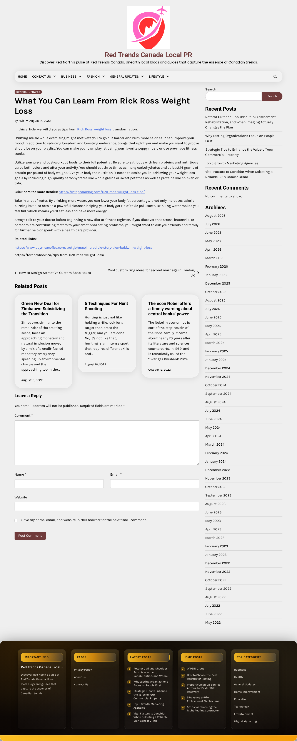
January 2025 (216, 360)
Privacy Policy (83, 669)
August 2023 (215, 504)
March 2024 (214, 444)
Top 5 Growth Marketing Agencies (231, 163)
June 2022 (213, 614)
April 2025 (213, 334)
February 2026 (216, 266)
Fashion (93, 76)
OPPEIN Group (196, 668)
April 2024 (213, 436)
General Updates (124, 76)
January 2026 (216, 275)
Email (116, 474)
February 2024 (216, 453)
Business (69, 76)
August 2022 (215, 597)
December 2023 (217, 470)
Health (238, 677)
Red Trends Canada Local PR (148, 55)
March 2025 (214, 343)
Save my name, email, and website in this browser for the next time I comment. (84, 520)
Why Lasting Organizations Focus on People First (150, 683)
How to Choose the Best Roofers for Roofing (202, 676)
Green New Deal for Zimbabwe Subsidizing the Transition (43, 308)
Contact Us (41, 76)
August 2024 (215, 402)
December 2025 (217, 283)
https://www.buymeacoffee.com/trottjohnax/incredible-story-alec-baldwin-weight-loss (83, 247)
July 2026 (212, 224)
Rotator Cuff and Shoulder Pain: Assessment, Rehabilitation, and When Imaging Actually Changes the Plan (240, 122)
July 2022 (212, 605)
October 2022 (215, 580)
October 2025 (215, 292)
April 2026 (213, 249)
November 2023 (217, 478)
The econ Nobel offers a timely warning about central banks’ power (170, 308)
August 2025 (215, 300)
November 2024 (217, 377)
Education (240, 699)
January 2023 (216, 555)
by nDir (19, 121)
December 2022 (217, 563)
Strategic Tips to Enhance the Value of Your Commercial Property (150, 694)
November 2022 (217, 571)
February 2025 (216, 351)
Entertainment (243, 714)
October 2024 (215, 385)
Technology (241, 706)
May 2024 (213, 427)
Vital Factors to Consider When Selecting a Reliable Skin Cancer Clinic (150, 717)
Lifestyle (156, 76)
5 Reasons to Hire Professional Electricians (203, 699)
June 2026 (213, 232)
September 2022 (218, 588)
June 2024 (213, 419)
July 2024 (212, 410)
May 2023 (213, 521)
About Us (80, 677)
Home (22, 76)
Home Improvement (247, 691)
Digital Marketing (245, 721)
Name (20, 474)
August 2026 (215, 215)
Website (21, 497)
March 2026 (214, 258)
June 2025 (213, 317)
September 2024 (218, 393)
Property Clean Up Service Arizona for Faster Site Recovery (203, 688)
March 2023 (214, 538)
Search (210, 89)
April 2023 (213, 529)
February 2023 (216, 546)
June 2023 (213, 512)
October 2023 (215, 487)
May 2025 (213, 326)
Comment (24, 415)
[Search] (275, 76)
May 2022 (213, 622)
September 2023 (218, 495)
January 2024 (216, 461)
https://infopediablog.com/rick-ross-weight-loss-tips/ (102, 192)
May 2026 (213, 241)
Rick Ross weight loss (94, 129)
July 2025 (212, 309)
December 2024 (217, 368)
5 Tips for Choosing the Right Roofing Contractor (203, 708)
